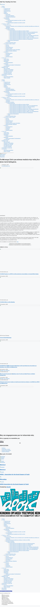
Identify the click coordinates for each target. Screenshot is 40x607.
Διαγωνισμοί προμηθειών (8, 76)
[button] (6, 591)
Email (1, 440)
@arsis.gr (3, 464)
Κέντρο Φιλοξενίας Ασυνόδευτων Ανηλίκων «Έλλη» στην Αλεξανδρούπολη (24, 32)
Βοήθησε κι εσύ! (5, 67)
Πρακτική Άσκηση (9, 56)
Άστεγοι (7, 44)
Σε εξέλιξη (8, 19)
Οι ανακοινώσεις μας (6, 165)
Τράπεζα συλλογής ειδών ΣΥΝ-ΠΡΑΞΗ (13, 49)
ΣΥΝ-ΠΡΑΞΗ (8, 559)
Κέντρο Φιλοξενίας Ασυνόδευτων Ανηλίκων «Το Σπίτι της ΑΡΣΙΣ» (18, 539)
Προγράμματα (6, 17)
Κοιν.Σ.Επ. (7, 46)
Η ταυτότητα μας (7, 8)
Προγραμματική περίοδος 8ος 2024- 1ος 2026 (16, 20)
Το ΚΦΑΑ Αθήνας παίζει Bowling (7, 302)
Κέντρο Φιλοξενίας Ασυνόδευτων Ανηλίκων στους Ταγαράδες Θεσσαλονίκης (24, 35)
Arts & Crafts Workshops (5, 337)
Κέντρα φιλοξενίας (11, 29)
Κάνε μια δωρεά (7, 68)
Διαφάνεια (6, 13)
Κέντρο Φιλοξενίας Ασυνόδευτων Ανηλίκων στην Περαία (20, 34)
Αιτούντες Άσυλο (9, 48)
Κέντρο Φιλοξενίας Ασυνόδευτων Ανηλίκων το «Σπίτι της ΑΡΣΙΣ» (22, 36)
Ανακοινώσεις (6, 60)
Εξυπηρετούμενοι (9, 53)
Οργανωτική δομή (7, 10)
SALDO (9, 487)
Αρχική (3, 6)
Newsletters (6, 61)
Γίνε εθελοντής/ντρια (8, 71)
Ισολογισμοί (8, 14)
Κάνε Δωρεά (4, 588)
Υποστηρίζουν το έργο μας (7, 74)
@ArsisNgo (3, 479)
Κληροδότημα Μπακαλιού (10, 16)
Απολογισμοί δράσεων (10, 15)
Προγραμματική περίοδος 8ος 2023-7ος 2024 (16, 22)
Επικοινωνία (4, 589)
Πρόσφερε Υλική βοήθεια (8, 69)
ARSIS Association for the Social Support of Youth (14, 484)
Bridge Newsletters (9, 62)
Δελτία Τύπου (6, 59)
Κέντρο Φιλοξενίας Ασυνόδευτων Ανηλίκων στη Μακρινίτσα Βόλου (22, 33)
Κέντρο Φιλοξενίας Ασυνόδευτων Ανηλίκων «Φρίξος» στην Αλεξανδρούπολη (24, 37)
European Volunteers (8, 73)
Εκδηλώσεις (6, 63)
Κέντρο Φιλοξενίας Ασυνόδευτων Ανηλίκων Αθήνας (19, 30)
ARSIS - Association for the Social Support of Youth (15, 474)
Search (1, 153)
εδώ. (18, 241)
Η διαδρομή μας (7, 9)
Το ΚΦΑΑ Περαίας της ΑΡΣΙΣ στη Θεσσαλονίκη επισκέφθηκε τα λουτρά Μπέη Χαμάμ (19, 274)
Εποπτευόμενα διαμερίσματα (13, 40)
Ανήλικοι (7, 563)
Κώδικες (5, 12)
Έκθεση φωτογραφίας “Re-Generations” (13, 64)
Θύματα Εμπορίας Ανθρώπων (11, 50)
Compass (7, 55)
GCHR (9, 41)
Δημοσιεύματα (6, 66)
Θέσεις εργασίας (7, 77)
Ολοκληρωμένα (9, 21)
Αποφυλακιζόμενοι (9, 47)
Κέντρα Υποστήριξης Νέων (11, 42)
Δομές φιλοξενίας (11, 542)
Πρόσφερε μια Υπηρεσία (8, 70)
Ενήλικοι (7, 564)
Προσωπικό (8, 54)
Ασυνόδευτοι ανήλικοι (10, 28)
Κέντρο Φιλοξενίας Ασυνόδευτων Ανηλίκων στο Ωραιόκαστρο (21, 39)
